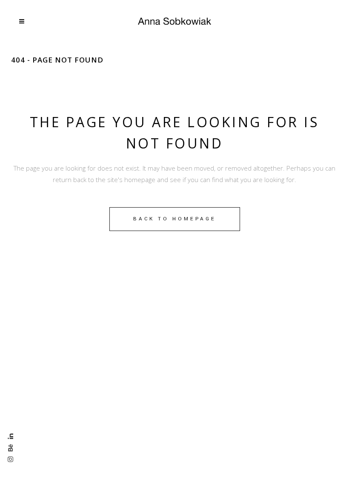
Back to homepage (174, 218)
